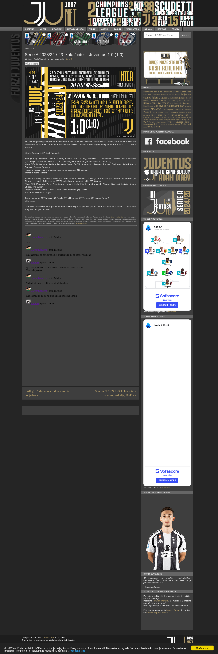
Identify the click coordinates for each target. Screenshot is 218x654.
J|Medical (165, 98)
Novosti (156, 109)
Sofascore (172, 312)
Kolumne (187, 100)
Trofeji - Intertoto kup (150, 119)
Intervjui (164, 94)
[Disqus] (80, 269)
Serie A (68, 59)
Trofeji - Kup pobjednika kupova (170, 119)
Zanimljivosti (186, 124)
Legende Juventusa (182, 103)
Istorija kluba (174, 94)
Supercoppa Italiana (161, 112)
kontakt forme (172, 610)
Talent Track (156, 115)
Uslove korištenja (116, 217)
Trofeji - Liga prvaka (157, 122)
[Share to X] (31, 63)
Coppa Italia (185, 92)
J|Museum (174, 98)
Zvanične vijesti (151, 126)
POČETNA (29, 29)
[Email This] (26, 63)
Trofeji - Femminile (162, 117)
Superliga (174, 112)
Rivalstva (188, 109)
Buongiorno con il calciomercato (157, 92)
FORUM (117, 29)
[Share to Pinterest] (37, 63)
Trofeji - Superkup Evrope (170, 124)
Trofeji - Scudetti (175, 122)
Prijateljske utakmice (173, 109)
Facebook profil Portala (157, 612)
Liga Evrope (148, 106)
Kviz (171, 103)
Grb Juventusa (154, 94)
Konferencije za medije (156, 103)
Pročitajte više (77, 650)
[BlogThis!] (28, 63)
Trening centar (176, 115)
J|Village (181, 98)
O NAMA (148, 29)
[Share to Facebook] (34, 63)
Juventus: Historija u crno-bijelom (166, 100)
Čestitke (176, 92)
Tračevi (166, 115)
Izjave (156, 97)
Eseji (145, 94)
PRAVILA (176, 29)
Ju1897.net (49, 637)
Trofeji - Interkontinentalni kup (180, 117)
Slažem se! (202, 648)
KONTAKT (161, 29)
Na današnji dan (175, 106)
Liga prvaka (160, 106)
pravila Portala (161, 601)
